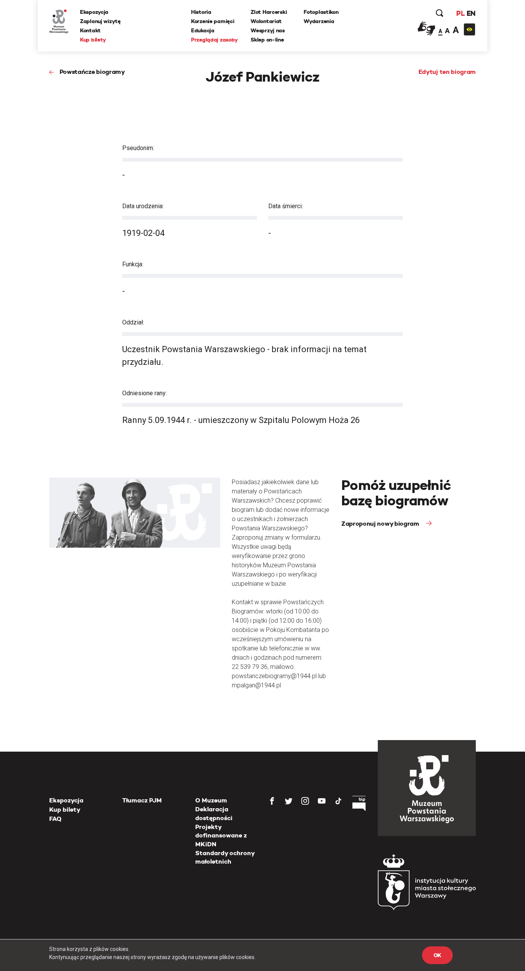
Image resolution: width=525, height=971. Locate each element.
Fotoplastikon (321, 11)
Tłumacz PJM (142, 800)
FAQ (55, 819)
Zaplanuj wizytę (100, 21)
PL (460, 13)
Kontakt (90, 30)
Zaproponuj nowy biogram (380, 524)
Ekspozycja (94, 11)
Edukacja (202, 30)
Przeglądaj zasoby (214, 39)
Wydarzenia (319, 21)
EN (471, 13)
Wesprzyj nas (268, 30)
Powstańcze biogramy (92, 72)
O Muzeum (211, 800)
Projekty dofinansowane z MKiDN (221, 835)
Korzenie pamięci (212, 21)
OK (437, 955)
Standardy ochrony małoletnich (224, 857)
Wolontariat (266, 21)
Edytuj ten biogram (447, 72)
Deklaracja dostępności (214, 813)
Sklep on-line (267, 39)
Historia (201, 11)
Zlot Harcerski (269, 11)
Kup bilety (93, 39)
